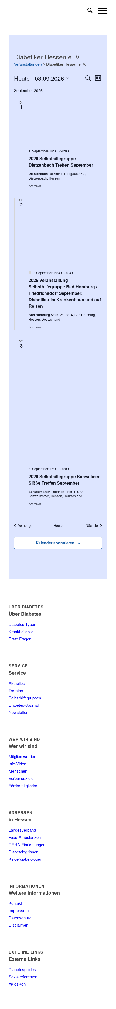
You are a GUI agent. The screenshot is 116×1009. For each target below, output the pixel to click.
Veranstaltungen (28, 64)
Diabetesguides (22, 969)
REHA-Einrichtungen (27, 844)
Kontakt (15, 903)
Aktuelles (17, 683)
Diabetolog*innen (23, 851)
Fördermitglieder (23, 785)
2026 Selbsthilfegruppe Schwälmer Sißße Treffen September (64, 479)
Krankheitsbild (21, 631)
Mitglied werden (22, 756)
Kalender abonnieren (55, 542)
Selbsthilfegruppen (25, 697)
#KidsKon (17, 984)
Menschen (18, 771)
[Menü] (100, 11)
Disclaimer (18, 925)
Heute (58, 525)
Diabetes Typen (22, 624)
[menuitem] (87, 11)
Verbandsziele (21, 778)
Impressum (19, 910)
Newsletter (18, 712)
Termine (16, 690)
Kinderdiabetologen (25, 859)
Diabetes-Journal (24, 705)
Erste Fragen (20, 639)
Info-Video (17, 763)
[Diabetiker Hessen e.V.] (48, 11)
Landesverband (22, 830)
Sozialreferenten (23, 976)
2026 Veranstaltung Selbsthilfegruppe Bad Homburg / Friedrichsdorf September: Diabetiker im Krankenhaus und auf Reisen (65, 293)
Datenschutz (20, 917)
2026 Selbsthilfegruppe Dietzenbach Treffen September (61, 161)
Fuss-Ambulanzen (25, 837)
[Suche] (87, 11)
